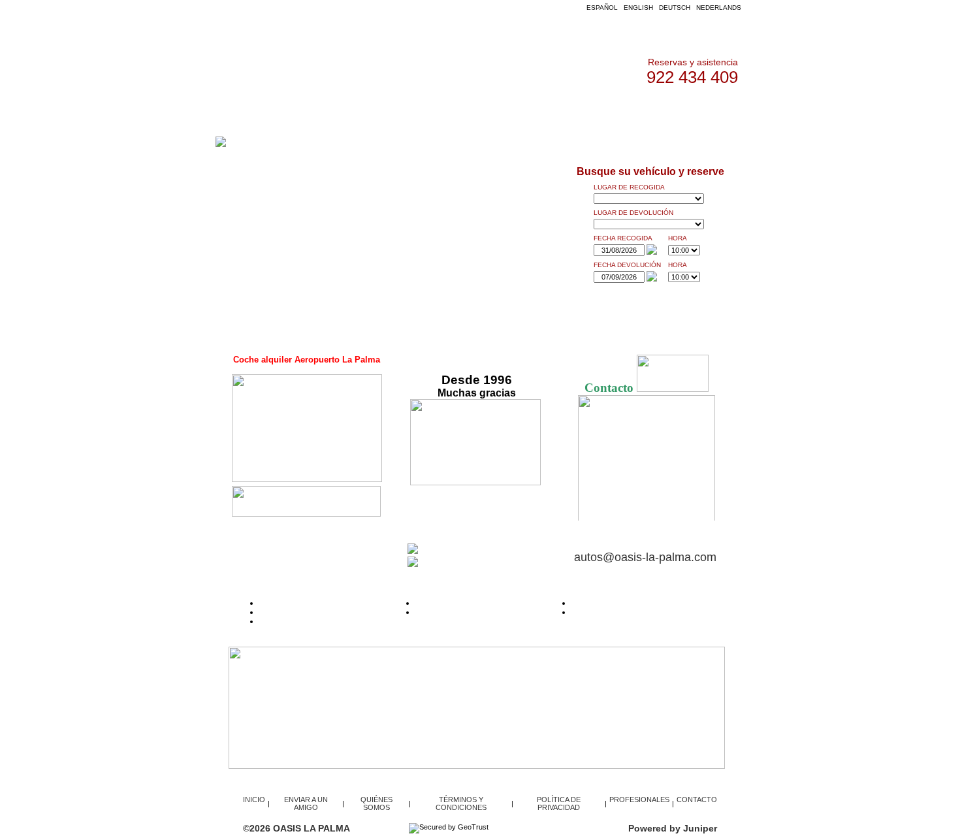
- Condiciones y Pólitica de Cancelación (330, 612)
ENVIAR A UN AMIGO (306, 803)
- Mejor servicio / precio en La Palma (636, 612)
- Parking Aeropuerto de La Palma (631, 602)
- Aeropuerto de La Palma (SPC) (472, 602)
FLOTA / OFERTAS (362, 111)
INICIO (296, 111)
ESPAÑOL (602, 7)
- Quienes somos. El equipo (308, 602)
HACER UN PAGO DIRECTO (467, 564)
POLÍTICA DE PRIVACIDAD (559, 803)
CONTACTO (655, 111)
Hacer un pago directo (298, 621)
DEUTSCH (674, 7)
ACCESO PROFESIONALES (472, 111)
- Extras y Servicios (449, 612)
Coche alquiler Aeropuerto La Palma (306, 359)
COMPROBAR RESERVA (461, 551)
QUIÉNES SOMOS (579, 111)
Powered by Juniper (672, 828)
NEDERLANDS (718, 7)
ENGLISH (638, 7)
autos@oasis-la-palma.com (645, 557)
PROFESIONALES (639, 799)
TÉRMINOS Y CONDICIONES (461, 803)
